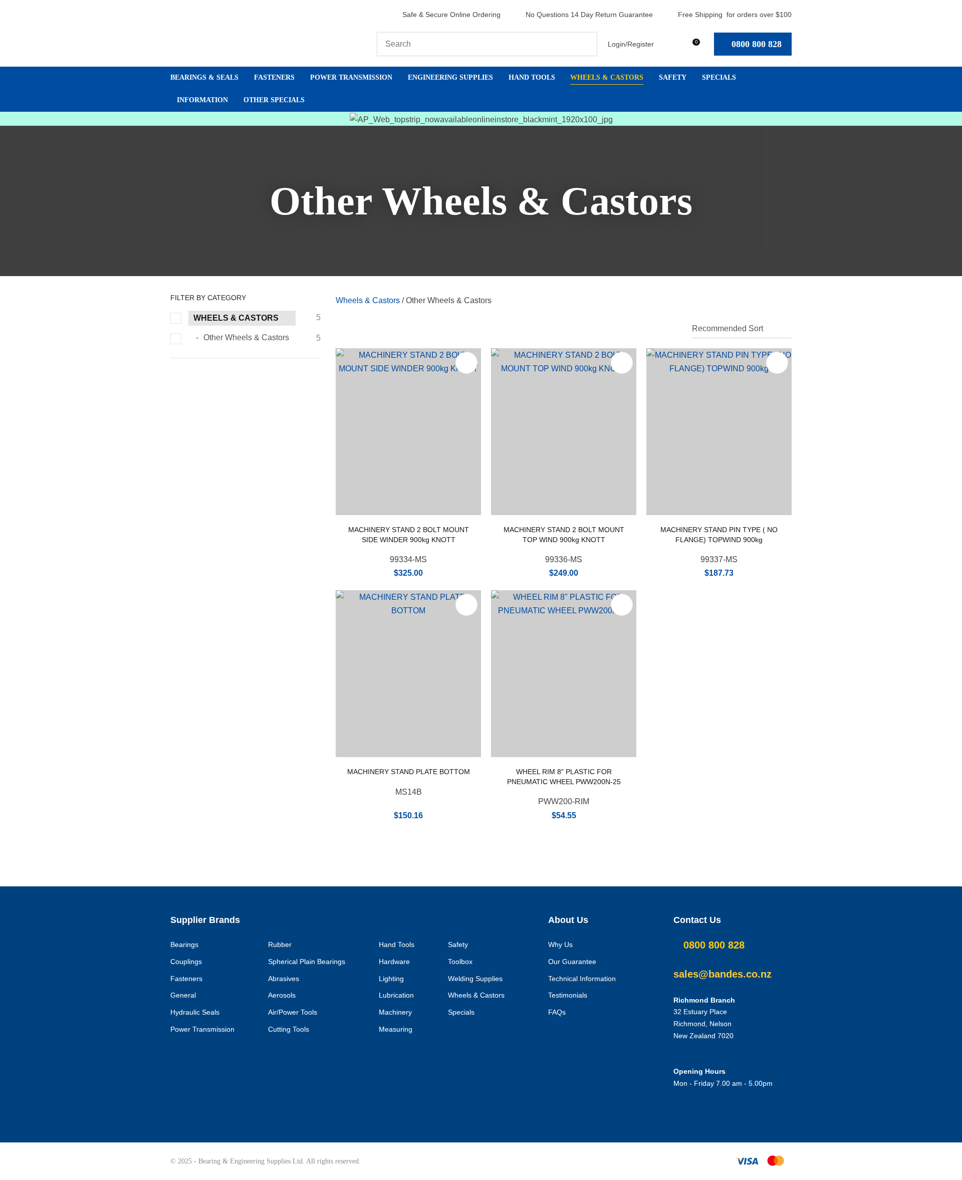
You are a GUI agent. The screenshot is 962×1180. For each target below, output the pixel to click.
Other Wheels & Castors (449, 300)
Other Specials (274, 100)
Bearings (184, 944)
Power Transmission (351, 77)
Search (586, 44)
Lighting (391, 979)
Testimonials (567, 995)
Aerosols (282, 995)
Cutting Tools (288, 1029)
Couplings (186, 962)
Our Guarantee (572, 962)
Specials (719, 77)
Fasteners (274, 77)
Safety (672, 77)
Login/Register (631, 44)
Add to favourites (466, 363)
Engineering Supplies (450, 77)
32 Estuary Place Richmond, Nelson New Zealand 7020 (703, 1024)
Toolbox (460, 962)
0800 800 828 (757, 44)
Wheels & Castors (606, 77)
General (183, 995)
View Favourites (668, 44)
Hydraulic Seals (194, 1012)
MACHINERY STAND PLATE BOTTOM (408, 772)
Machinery (395, 1012)
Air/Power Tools (292, 1012)
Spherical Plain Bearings (306, 962)
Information (202, 100)
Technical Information (582, 979)
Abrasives (283, 979)
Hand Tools (532, 77)
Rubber (280, 944)
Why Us (560, 944)
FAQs (557, 1012)
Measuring (395, 1029)
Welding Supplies (475, 979)
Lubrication (396, 995)
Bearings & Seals (204, 77)
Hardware (394, 962)
